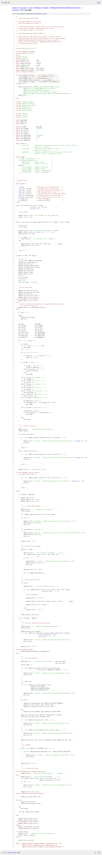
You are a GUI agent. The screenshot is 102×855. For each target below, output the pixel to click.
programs (15, 10)
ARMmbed (37, 8)
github (30, 8)
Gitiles (9, 852)
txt (95, 852)
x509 (21, 10)
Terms (18, 852)
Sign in (98, 2)
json (99, 852)
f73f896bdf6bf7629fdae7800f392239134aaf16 (65, 8)
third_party (23, 8)
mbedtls (45, 8)
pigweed (15, 8)
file (44, 13)
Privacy (14, 852)
